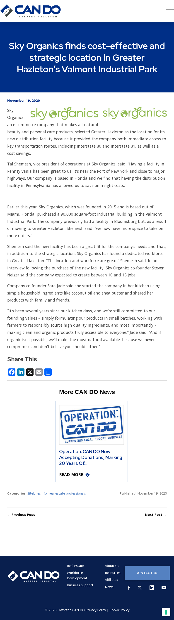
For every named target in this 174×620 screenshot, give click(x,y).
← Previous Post (21, 514)
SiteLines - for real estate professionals (56, 493)
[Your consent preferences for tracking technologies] (166, 612)
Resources (113, 572)
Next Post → (156, 514)
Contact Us (147, 572)
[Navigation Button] (170, 11)
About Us (112, 565)
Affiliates (111, 579)
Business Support (80, 585)
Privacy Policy (96, 610)
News (109, 587)
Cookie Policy (119, 610)
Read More (71, 474)
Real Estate (75, 565)
